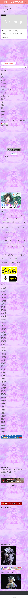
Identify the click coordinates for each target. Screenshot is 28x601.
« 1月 (2, 499)
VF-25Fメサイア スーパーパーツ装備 (8, 232)
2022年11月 (3, 346)
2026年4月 (3, 288)
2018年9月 (3, 419)
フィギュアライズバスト (6, 89)
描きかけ (3, 101)
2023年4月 (3, 338)
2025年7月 (3, 300)
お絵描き (3, 77)
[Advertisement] (14, 51)
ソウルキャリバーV (5, 237)
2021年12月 (3, 362)
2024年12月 (3, 309)
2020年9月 (3, 384)
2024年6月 (3, 318)
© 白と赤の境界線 (14, 597)
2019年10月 (3, 400)
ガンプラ (3, 80)
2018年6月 (3, 424)
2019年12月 (3, 397)
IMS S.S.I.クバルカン (18, 222)
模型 (2, 108)
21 (10, 496)
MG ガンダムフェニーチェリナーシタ (8, 227)
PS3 (2, 76)
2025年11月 (3, 294)
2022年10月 (3, 347)
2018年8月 (3, 421)
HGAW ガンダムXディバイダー (15, 215)
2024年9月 (3, 313)
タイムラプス (4, 86)
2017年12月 (3, 433)
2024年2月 (3, 323)
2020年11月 (3, 381)
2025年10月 (3, 295)
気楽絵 (2, 110)
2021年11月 (3, 363)
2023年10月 (3, 329)
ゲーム (2, 84)
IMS (2, 74)
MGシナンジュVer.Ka (5, 229)
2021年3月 (3, 375)
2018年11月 (3, 416)
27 (6, 498)
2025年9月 (3, 297)
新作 (2, 102)
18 (25, 494)
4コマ (2, 73)
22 (14, 496)
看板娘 (2, 114)
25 (25, 496)
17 (21, 494)
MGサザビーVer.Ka (21, 227)
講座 (2, 115)
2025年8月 (3, 298)
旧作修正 (3, 105)
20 (6, 496)
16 (17, 494)
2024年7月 (3, 316)
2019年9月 (3, 402)
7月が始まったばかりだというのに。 (8, 469)
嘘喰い (11, 258)
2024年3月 (3, 322)
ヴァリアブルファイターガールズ (8, 95)
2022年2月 (3, 359)
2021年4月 (3, 374)
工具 (2, 99)
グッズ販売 (3, 83)
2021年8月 (3, 368)
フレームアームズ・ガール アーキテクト (13, 242)
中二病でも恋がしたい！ (9, 255)
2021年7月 (3, 369)
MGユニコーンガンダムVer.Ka (17, 229)
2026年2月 (3, 290)
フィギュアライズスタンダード (7, 87)
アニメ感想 (3, 79)
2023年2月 (3, 341)
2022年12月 (3, 344)
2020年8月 (3, 385)
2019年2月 (3, 412)
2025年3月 (3, 306)
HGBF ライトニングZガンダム (11, 218)
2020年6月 (3, 388)
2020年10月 (3, 382)
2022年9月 (3, 348)
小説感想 (3, 98)
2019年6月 (3, 406)
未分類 (2, 107)
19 (2, 496)
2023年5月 (3, 337)
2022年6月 (3, 353)
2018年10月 (3, 418)
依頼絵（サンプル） (5, 96)
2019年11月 (3, 399)
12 (2, 494)
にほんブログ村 (4, 128)
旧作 (2, 104)
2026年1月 (3, 291)
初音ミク (22, 255)
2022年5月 (3, 354)
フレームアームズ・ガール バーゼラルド (13, 248)
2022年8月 (3, 350)
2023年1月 (3, 343)
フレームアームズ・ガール (6, 90)
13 (6, 494)
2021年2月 (3, 376)
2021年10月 (3, 365)
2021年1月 (3, 378)
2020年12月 (3, 379)
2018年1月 (3, 431)
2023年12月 (3, 326)
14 (10, 494)
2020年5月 (3, 390)
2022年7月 (3, 351)
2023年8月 (3, 332)
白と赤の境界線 (14, 1)
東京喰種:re (5, 262)
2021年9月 (3, 366)
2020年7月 (3, 387)
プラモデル (3, 92)
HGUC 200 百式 (5, 222)
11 (25, 491)
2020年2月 (3, 394)
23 (17, 496)
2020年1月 (3, 396)
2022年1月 (3, 360)
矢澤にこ (20, 262)
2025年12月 (3, 293)
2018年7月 (3, 422)
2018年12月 (3, 415)
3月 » (5, 499)
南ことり (4, 258)
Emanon (16, 599)
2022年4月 (3, 356)
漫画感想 (3, 111)
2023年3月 (3, 340)
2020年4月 (3, 391)
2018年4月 (3, 427)
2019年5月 (3, 407)
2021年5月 (3, 372)
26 (3, 498)
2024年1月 (3, 325)
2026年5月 (3, 287)
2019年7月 (3, 405)
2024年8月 (3, 315)
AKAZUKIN (20, 471)
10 (21, 491)
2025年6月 (3, 301)
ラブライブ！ (4, 93)
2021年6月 (3, 371)
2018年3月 (3, 428)
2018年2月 (3, 430)
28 (10, 498)
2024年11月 (3, 310)
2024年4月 (3, 321)
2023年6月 (3, 335)
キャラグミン (4, 82)
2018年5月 (3, 425)
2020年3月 (3, 393)
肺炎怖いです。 (4, 472)
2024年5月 (3, 319)
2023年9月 (3, 331)
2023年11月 (3, 328)
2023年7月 (3, 334)
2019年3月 (3, 410)
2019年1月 (3, 413)
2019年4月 (3, 409)
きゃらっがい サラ (6, 234)
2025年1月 (3, 307)
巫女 (16, 258)
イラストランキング (5, 125)
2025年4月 (3, 304)
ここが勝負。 (4, 475)
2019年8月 (3, 403)
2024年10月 (3, 312)
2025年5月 (3, 303)
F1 (3, 215)
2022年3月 (3, 357)
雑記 (2, 117)
